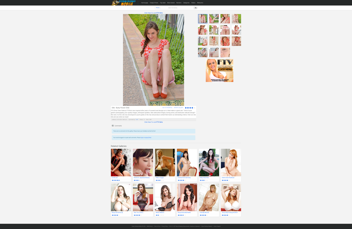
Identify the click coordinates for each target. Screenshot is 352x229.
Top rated (162, 2)
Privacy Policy (165, 226)
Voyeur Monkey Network (206, 226)
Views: (147, 119)
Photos (158, 7)
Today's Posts (154, 2)
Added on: (114, 119)
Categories (186, 2)
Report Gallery (178, 107)
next (194, 60)
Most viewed (171, 2)
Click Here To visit (153, 13)
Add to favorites (167, 107)
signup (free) (148, 137)
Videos (193, 2)
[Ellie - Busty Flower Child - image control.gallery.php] (202, 18)
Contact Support (216, 226)
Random (178, 2)
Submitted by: (132, 119)
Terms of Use (157, 226)
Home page (144, 2)
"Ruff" (137, 119)
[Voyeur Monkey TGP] (123, 2)
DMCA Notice (150, 226)
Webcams (200, 2)
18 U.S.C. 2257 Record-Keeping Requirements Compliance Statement (184, 226)
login (142, 137)
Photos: (141, 119)
